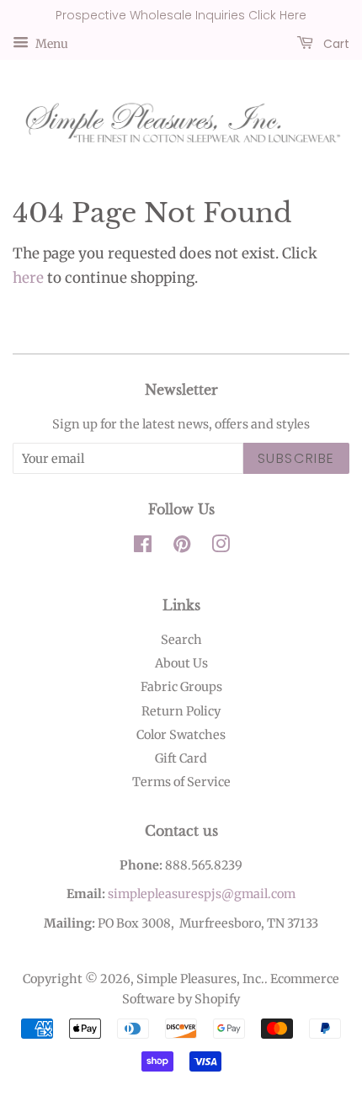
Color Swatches (181, 734)
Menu (50, 43)
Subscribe (296, 458)
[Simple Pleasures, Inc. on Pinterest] (182, 547)
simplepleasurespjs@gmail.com (201, 894)
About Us (181, 663)
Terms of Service (181, 782)
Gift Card (181, 758)
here (28, 278)
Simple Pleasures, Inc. (200, 979)
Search (181, 639)
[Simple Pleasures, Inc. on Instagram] (220, 547)
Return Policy (181, 711)
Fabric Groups (181, 686)
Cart (334, 43)
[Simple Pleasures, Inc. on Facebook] (142, 547)
